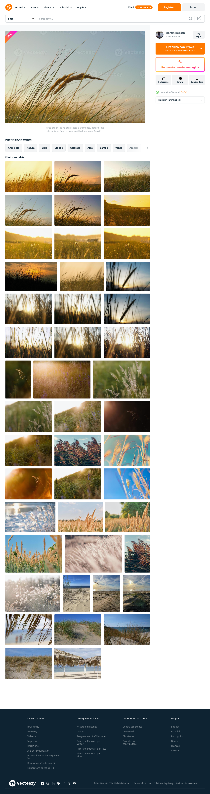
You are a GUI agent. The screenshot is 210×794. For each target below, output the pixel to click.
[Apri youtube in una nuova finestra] (74, 783)
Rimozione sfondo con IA (41, 763)
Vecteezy (32, 731)
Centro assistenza (132, 726)
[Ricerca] (191, 19)
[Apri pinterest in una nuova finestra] (58, 783)
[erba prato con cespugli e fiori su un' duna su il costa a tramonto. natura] (127, 210)
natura (31, 147)
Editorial (64, 7)
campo (104, 147)
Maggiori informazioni (169, 100)
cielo (44, 147)
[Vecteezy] (8, 7)
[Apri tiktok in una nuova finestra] (63, 783)
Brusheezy (33, 726)
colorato (75, 147)
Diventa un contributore (130, 742)
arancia (133, 147)
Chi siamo (128, 736)
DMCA (80, 731)
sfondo (59, 147)
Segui (199, 36)
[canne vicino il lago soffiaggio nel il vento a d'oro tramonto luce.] (77, 450)
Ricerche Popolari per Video (89, 755)
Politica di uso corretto (187, 783)
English (175, 726)
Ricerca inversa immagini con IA (43, 757)
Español (175, 731)
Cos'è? (184, 92)
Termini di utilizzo (142, 783)
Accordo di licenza (87, 726)
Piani (131, 7)
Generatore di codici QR (40, 767)
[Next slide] (145, 148)
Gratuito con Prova (180, 48)
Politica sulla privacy (163, 783)
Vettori (19, 7)
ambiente (13, 147)
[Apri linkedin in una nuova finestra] (53, 783)
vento (118, 147)
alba (90, 147)
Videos (47, 7)
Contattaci (128, 731)
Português (177, 736)
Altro (173, 750)
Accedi (193, 7)
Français (175, 745)
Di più (80, 7)
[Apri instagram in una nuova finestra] (47, 783)
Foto (33, 7)
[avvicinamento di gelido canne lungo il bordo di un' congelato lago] (30, 517)
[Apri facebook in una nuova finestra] (42, 783)
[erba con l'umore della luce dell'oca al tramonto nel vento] (31, 276)
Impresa (32, 741)
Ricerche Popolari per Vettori (89, 742)
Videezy (31, 736)
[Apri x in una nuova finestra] (69, 783)
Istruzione (33, 745)
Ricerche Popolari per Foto (91, 748)
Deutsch (175, 741)
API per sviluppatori (38, 750)
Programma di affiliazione (91, 736)
